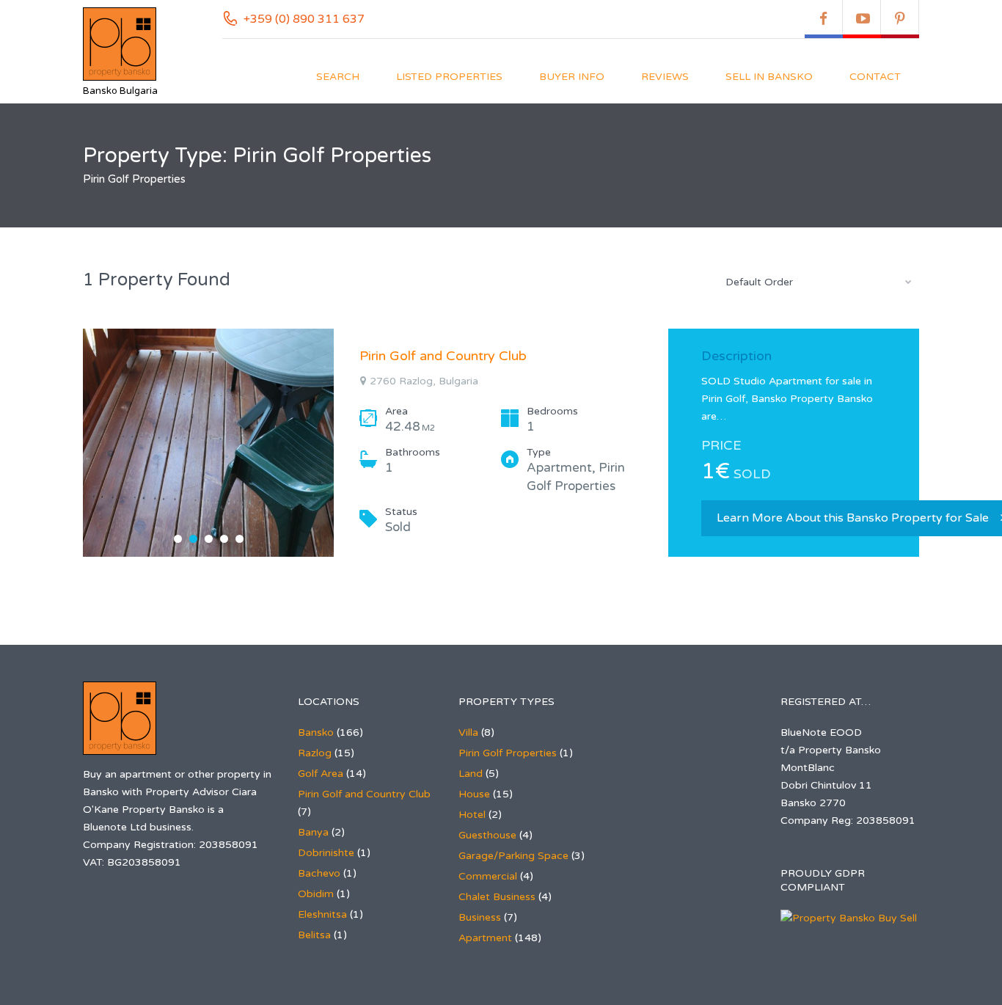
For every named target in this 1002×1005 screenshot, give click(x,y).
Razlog (315, 753)
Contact (875, 76)
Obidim (316, 894)
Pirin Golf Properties (507, 753)
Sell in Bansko (769, 76)
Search (337, 76)
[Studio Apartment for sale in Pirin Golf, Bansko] (208, 443)
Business (479, 917)
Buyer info (571, 76)
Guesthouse (487, 835)
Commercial (487, 876)
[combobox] (816, 281)
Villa (468, 732)
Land (470, 773)
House (474, 794)
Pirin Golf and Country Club (443, 356)
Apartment (485, 938)
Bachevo (319, 873)
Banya (313, 832)
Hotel (472, 814)
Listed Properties (449, 76)
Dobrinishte (326, 853)
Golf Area (320, 773)
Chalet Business (496, 897)
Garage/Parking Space (513, 855)
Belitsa (314, 935)
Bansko (316, 732)
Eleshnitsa (322, 914)
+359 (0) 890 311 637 (304, 19)
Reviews (665, 76)
